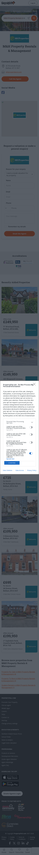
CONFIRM (11, 463)
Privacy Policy (31, 470)
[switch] (31, 427)
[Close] (35, 385)
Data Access (19, 470)
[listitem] (19, 422)
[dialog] (19, 427)
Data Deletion (7, 470)
